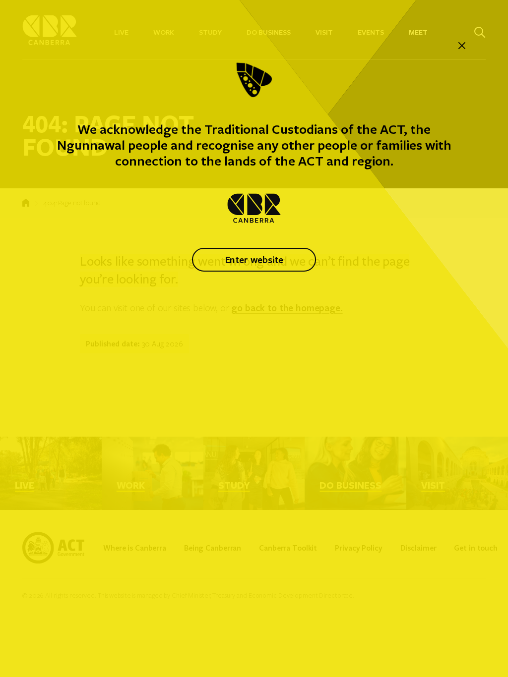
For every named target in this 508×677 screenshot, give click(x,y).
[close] (461, 46)
